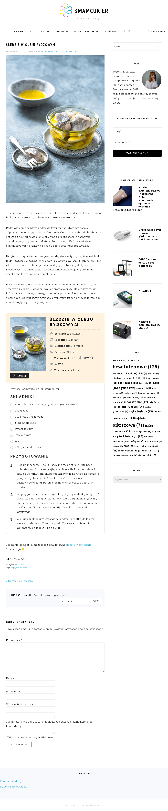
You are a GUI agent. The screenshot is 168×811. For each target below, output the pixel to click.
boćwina (119, 373)
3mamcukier (91, 11)
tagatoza (143, 450)
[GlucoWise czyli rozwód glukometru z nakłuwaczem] (122, 236)
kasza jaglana (149, 392)
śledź (25, 567)
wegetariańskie (126, 455)
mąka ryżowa (141, 431)
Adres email (15, 691)
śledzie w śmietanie (79, 544)
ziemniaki (147, 455)
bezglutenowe (136, 366)
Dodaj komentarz (71, 51)
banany (133, 360)
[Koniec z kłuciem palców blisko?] (122, 330)
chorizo (153, 373)
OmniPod (144, 291)
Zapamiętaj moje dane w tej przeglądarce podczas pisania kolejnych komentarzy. (49, 724)
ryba (144, 446)
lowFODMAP (148, 397)
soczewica (126, 450)
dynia (127, 388)
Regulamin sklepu (11, 781)
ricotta (132, 446)
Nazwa (11, 678)
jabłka (151, 388)
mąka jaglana (141, 411)
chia (142, 373)
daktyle (145, 382)
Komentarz (14, 640)
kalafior (130, 392)
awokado (119, 360)
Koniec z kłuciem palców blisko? (149, 325)
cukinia (138, 378)
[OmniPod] (122, 299)
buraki (131, 373)
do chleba (19, 564)
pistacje (156, 441)
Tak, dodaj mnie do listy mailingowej (30, 737)
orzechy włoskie (138, 441)
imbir (140, 388)
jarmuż (118, 393)
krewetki (119, 397)
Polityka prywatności (13, 786)
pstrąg (118, 446)
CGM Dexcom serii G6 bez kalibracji (147, 262)
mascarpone (136, 402)
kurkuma (132, 397)
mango (118, 402)
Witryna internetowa (19, 704)
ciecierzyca (120, 378)
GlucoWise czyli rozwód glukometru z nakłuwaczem (149, 234)
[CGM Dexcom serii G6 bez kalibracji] (122, 268)
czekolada (128, 382)
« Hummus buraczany (19, 580)
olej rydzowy (16, 567)
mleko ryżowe (131, 406)
